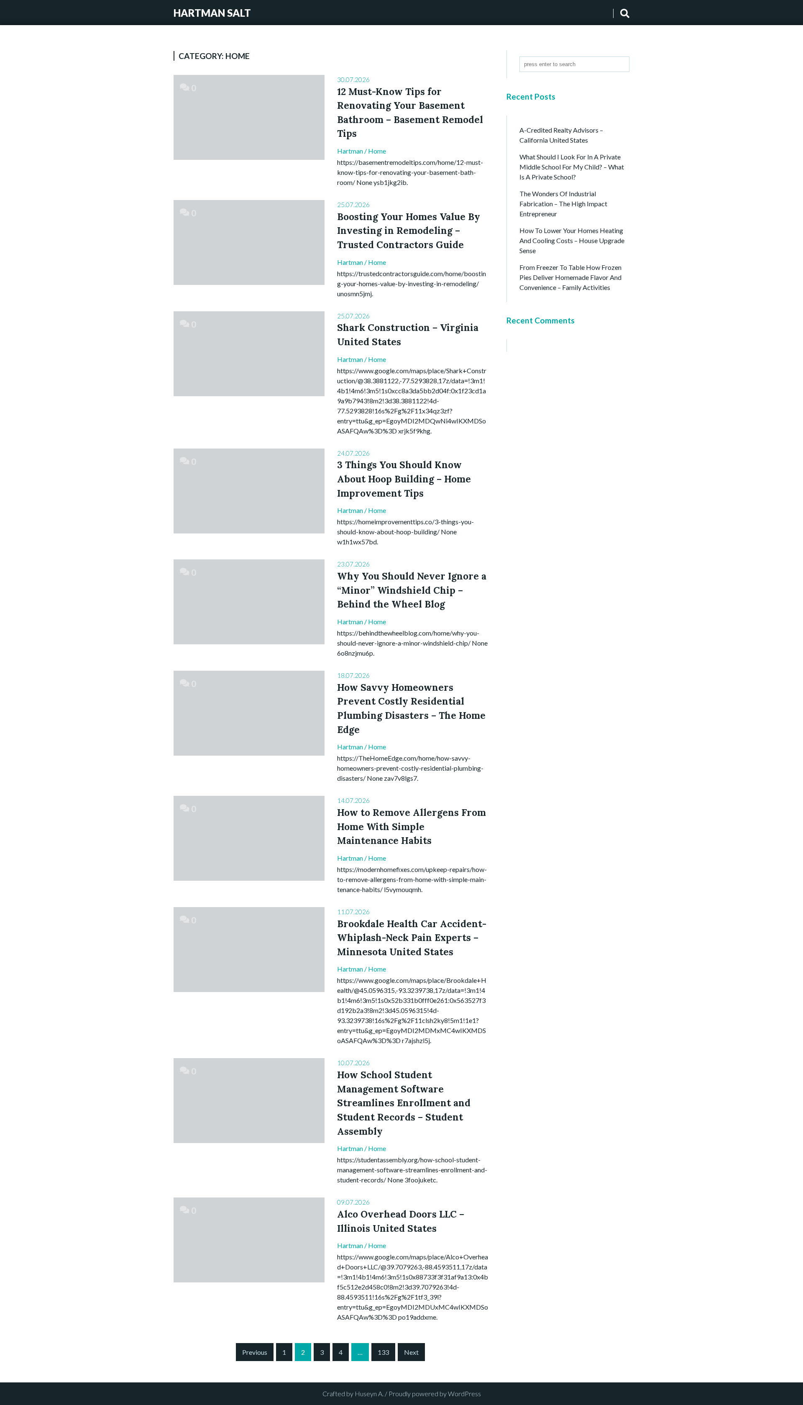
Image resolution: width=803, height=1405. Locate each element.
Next (411, 1352)
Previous (254, 1352)
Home (377, 151)
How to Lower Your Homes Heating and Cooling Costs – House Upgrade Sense (571, 240)
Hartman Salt (212, 13)
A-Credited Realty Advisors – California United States (561, 135)
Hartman (350, 151)
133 (383, 1352)
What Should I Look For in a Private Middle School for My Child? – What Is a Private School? (571, 167)
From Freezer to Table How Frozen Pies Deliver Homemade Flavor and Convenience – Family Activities (570, 277)
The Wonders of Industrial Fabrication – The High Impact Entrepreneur (563, 204)
